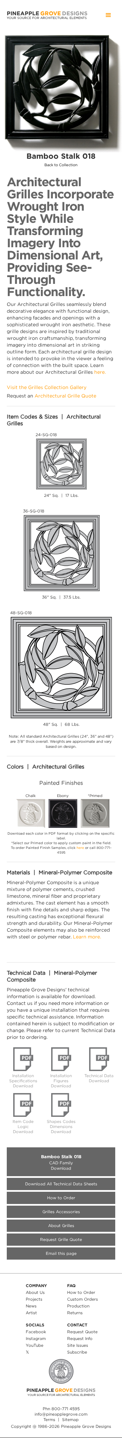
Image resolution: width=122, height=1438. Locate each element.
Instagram (36, 1338)
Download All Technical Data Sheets (61, 1184)
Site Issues (77, 1345)
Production (78, 1306)
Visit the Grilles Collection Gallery (46, 387)
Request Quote (82, 1331)
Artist (31, 1312)
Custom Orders (82, 1299)
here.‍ (100, 371)
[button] (108, 15)
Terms (49, 1419)
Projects (34, 1299)
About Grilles (61, 1225)
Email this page (61, 1253)
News (31, 1306)
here (80, 848)
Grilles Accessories (61, 1211)
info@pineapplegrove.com (61, 1414)
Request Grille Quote (61, 1239)
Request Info (80, 1338)
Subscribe (77, 1352)
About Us (35, 1292)
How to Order (61, 1198)
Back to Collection (61, 165)
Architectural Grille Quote (65, 395)
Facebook (36, 1331)
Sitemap (70, 1419)
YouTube (34, 1345)
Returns (75, 1312)
